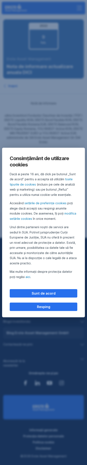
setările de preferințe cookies (45, 203)
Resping (43, 307)
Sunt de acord (44, 293)
